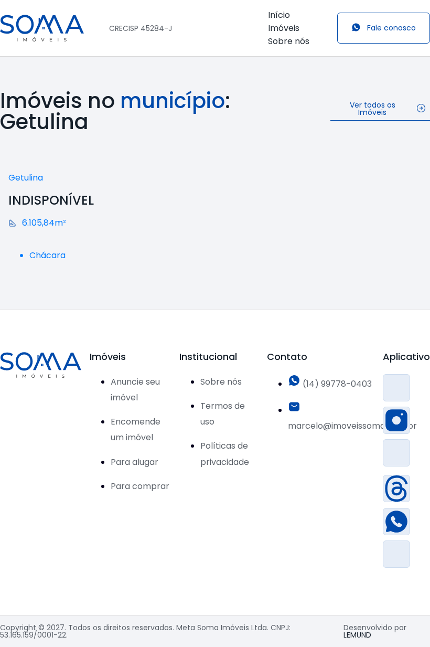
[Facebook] (396, 387)
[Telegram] (396, 452)
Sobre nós (288, 41)
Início (279, 15)
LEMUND (357, 635)
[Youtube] (396, 554)
